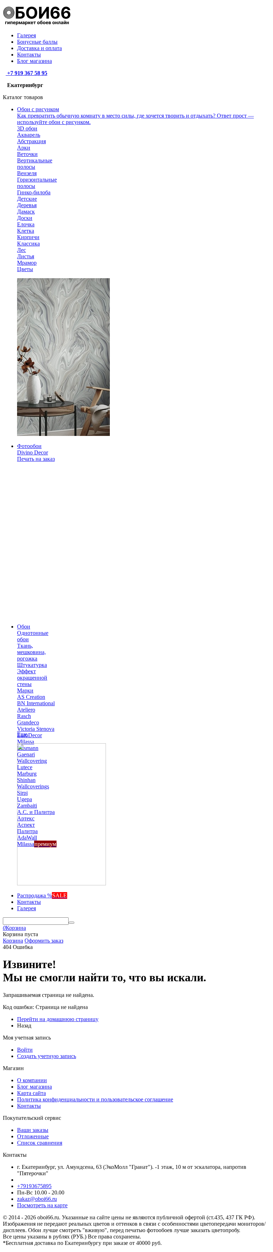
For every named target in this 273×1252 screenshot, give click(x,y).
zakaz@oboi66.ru (37, 1199)
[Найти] (71, 923)
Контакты (29, 55)
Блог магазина (34, 61)
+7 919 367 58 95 (26, 73)
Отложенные (33, 1136)
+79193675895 (34, 1186)
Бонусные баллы (37, 42)
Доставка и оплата (39, 48)
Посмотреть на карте (42, 1205)
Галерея (26, 35)
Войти (25, 1050)
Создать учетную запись (46, 1056)
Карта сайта (31, 1093)
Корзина (13, 941)
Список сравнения (39, 1143)
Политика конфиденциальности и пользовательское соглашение (95, 1099)
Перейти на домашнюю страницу (57, 1019)
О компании (32, 1080)
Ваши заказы (32, 1130)
